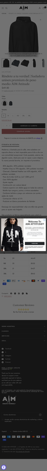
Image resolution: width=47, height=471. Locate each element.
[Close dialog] (44, 220)
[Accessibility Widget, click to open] (3, 467)
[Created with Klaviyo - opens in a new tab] (23, 252)
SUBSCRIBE (35, 243)
